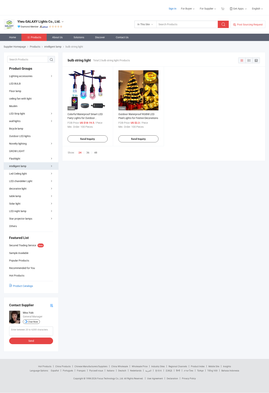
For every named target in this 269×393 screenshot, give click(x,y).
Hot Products (44, 366)
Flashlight (14, 158)
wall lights (14, 121)
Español (55, 370)
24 (80, 152)
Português (68, 370)
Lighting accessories (20, 76)
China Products (63, 366)
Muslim (13, 106)
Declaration (172, 378)
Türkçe (200, 370)
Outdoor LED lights (20, 136)
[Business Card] (51, 305)
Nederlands (135, 370)
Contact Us (122, 37)
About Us (57, 37)
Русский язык (96, 370)
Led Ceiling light (18, 173)
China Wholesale (119, 366)
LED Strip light (17, 113)
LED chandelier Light (20, 181)
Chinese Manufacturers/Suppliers (90, 366)
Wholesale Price (139, 366)
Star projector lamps (20, 218)
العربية (148, 370)
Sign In (172, 8)
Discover (100, 37)
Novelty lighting (18, 143)
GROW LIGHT (17, 151)
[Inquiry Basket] (223, 8)
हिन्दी (178, 370)
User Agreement (155, 378)
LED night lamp (17, 211)
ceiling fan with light (20, 98)
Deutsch (122, 370)
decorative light (18, 188)
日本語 (169, 370)
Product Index (198, 366)
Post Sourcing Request (250, 24)
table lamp (15, 196)
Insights (227, 366)
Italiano (110, 370)
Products (36, 37)
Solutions (79, 37)
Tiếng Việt (212, 370)
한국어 (158, 370)
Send (31, 341)
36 (87, 152)
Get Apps (238, 8)
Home (12, 37)
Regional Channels (178, 366)
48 (95, 152)
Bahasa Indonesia (230, 370)
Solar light (14, 203)
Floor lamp (15, 91)
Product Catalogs (23, 286)
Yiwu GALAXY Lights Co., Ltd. (38, 21)
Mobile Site (213, 366)
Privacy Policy (189, 378)
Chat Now (33, 321)
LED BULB (15, 83)
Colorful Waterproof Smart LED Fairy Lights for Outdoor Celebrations (85, 117)
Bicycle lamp (16, 128)
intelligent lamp (17, 166)
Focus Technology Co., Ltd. (110, 378)
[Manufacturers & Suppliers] (27, 7)
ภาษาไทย (188, 370)
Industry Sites (158, 366)
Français (81, 370)
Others (13, 226)
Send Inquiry (87, 138)
